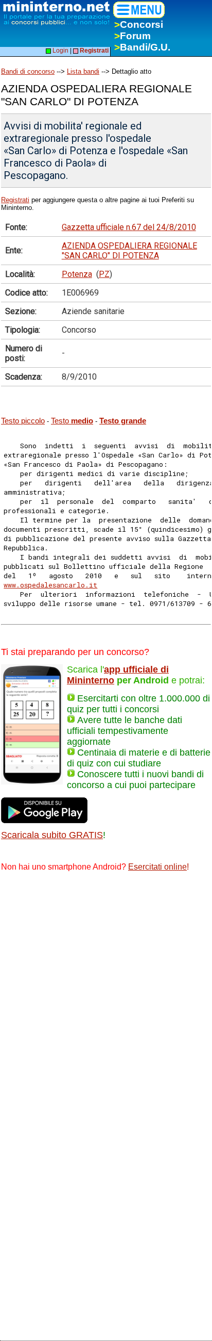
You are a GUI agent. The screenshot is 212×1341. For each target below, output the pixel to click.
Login (59, 50)
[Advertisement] (106, 992)
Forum (132, 35)
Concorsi (138, 24)
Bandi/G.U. (142, 47)
